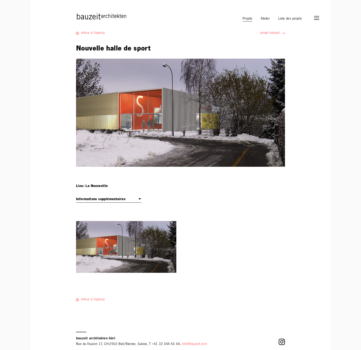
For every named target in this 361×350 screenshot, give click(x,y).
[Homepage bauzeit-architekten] (83, 16)
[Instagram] (282, 343)
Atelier (265, 19)
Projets (247, 19)
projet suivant (270, 33)
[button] (318, 18)
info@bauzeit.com (194, 344)
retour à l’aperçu (93, 33)
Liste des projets (290, 19)
